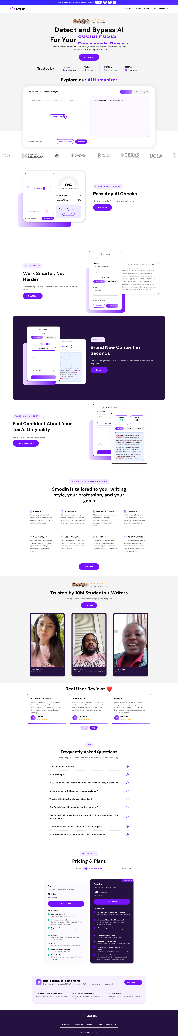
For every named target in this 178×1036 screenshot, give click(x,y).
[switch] (85, 868)
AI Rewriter (126, 9)
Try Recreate (68, 214)
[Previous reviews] (84, 728)
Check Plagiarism (26, 443)
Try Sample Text (56, 117)
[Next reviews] (94, 728)
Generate (112, 305)
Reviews (146, 9)
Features (137, 9)
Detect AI (102, 207)
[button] (89, 766)
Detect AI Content (65, 141)
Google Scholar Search (104, 414)
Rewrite (99, 370)
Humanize (81, 141)
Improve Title (99, 305)
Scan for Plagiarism (109, 452)
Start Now (32, 296)
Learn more (131, 982)
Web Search (102, 411)
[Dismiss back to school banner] (174, 2)
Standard (125, 92)
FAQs (154, 9)
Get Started (163, 9)
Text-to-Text (102, 416)
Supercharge (141, 92)
